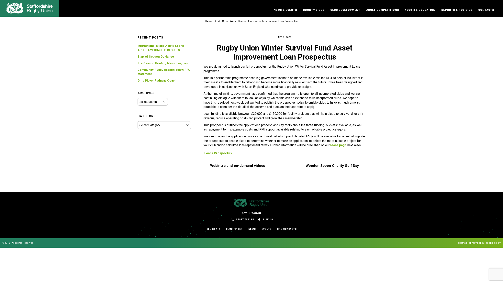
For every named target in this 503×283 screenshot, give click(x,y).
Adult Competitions (382, 9)
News (252, 229)
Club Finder (234, 229)
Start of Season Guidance (156, 56)
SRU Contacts (286, 229)
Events (267, 229)
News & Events (285, 9)
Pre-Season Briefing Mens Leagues (163, 63)
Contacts (486, 9)
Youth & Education (420, 9)
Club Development (345, 9)
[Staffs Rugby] (29, 12)
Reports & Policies (456, 9)
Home (208, 21)
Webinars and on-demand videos (237, 166)
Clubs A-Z (213, 229)
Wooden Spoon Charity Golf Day (332, 166)
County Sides (313, 9)
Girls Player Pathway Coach (157, 80)
